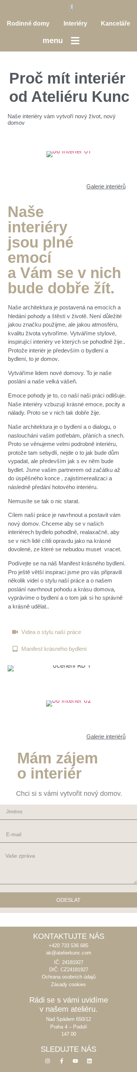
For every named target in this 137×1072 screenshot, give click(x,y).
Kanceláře (115, 23)
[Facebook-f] (61, 1061)
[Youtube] (75, 1061)
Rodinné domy (28, 23)
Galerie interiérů (106, 186)
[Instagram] (47, 1061)
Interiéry (75, 23)
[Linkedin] (90, 1061)
